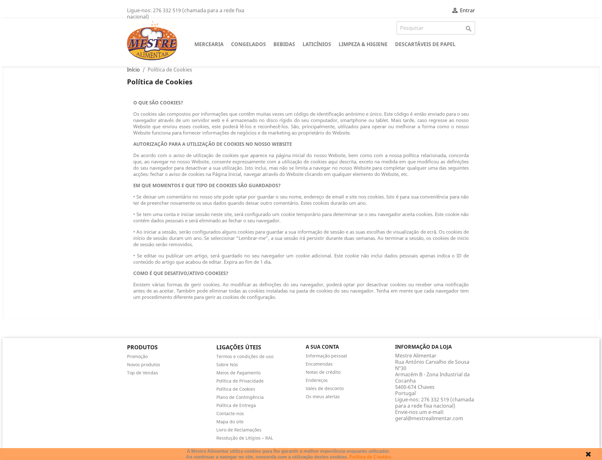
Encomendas (319, 364)
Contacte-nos (230, 413)
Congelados (248, 44)
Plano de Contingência (240, 397)
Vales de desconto (325, 388)
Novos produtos (143, 364)
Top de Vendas (142, 373)
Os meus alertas (323, 396)
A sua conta (322, 346)
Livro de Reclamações (238, 430)
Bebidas (284, 44)
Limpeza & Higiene (363, 44)
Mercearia (209, 44)
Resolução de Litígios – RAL (244, 438)
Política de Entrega (236, 405)
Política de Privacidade (240, 381)
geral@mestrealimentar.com (429, 418)
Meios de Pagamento (238, 373)
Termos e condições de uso (244, 356)
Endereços (317, 380)
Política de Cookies (235, 389)
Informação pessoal (326, 356)
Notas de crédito (323, 372)
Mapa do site (230, 422)
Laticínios (317, 44)
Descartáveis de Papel (425, 44)
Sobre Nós (227, 364)
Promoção (137, 356)
